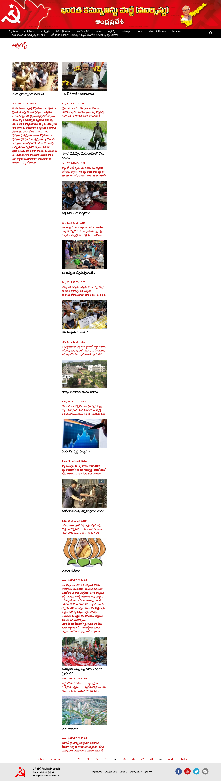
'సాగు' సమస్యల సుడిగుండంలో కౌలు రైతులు (83, 156)
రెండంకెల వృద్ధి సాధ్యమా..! (77, 452)
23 (106, 759)
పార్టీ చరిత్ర (13, 31)
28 (151, 759)
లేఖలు (99, 31)
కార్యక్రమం (29, 31)
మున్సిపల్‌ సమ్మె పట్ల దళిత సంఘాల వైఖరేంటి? (82, 672)
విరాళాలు (176, 31)
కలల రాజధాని (70, 729)
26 (133, 759)
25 (124, 759)
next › (171, 759)
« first (41, 759)
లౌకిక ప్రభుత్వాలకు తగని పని (28, 94)
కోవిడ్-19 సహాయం (157, 31)
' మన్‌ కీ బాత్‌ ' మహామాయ (78, 94)
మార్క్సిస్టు (45, 31)
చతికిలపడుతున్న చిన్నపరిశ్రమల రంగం (83, 511)
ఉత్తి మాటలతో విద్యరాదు (76, 213)
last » (184, 759)
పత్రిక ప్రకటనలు (63, 31)
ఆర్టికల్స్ (111, 31)
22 (97, 759)
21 (88, 759)
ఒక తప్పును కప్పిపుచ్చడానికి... (78, 273)
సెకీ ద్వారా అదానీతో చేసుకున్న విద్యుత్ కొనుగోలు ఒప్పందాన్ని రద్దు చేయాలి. (85, 35)
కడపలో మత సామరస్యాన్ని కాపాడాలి (28, 35)
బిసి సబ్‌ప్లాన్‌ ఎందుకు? (75, 332)
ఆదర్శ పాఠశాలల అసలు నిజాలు (80, 392)
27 (142, 759)
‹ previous (56, 759)
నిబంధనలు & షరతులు (141, 772)
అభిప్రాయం (97, 772)
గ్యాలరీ (139, 31)
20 (79, 759)
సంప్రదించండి (111, 772)
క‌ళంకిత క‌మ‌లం (71, 571)
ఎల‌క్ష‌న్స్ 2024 (83, 31)
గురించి (123, 772)
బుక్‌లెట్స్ (126, 31)
